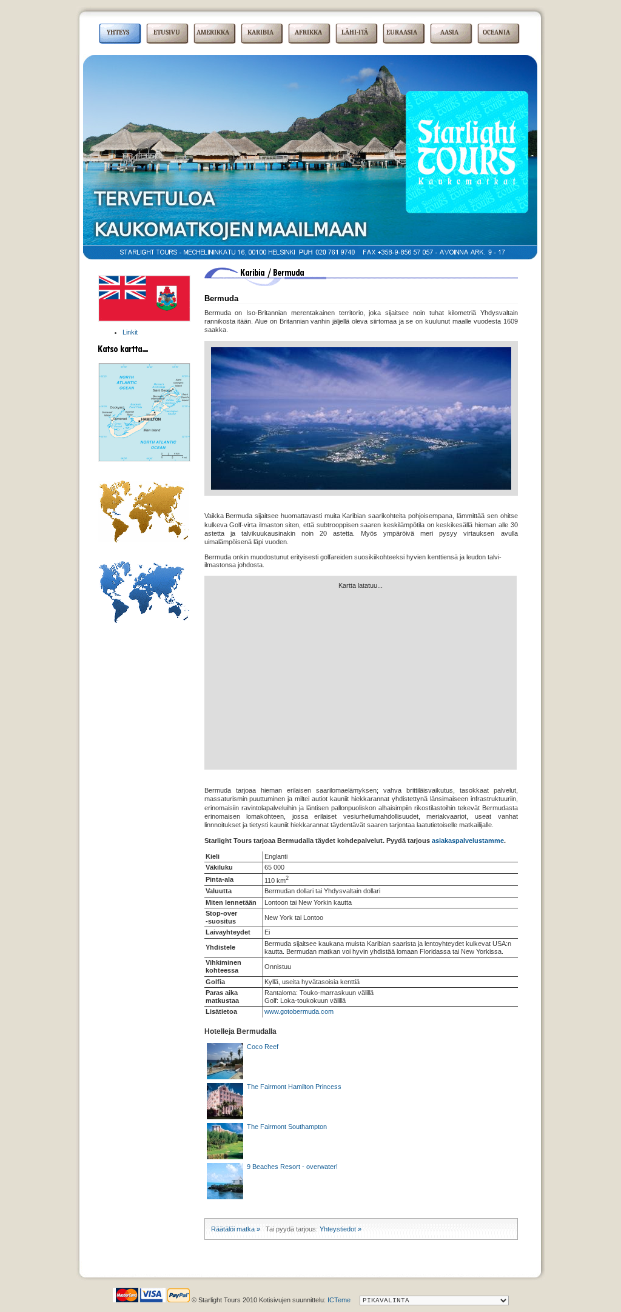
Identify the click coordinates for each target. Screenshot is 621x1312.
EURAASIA (401, 32)
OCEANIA (496, 32)
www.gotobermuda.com (299, 1011)
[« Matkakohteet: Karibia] (143, 540)
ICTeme (339, 1300)
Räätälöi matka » (235, 1229)
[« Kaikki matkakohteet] (143, 620)
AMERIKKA (212, 32)
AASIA (449, 32)
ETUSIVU (166, 32)
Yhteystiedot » (340, 1229)
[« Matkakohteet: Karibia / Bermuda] (144, 319)
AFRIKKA (308, 32)
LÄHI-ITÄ (354, 32)
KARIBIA (260, 32)
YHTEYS (118, 32)
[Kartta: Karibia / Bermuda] (144, 459)
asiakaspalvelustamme (468, 840)
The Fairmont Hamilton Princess (292, 1086)
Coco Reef (260, 1046)
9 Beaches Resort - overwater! (290, 1166)
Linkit (130, 332)
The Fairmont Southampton (285, 1126)
